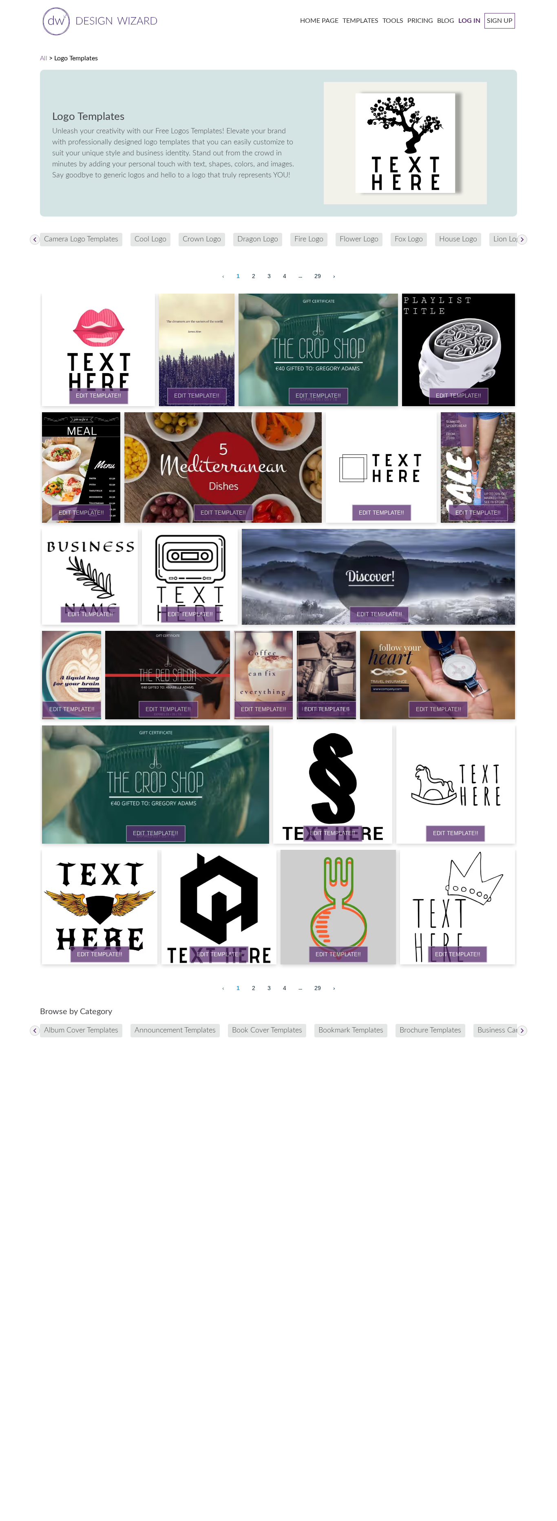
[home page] (98, 20)
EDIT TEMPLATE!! (98, 396)
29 (317, 276)
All (43, 58)
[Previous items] (35, 239)
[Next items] (522, 239)
